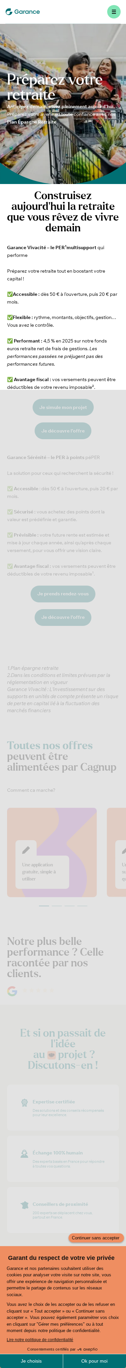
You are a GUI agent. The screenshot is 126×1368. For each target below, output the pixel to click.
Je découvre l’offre (63, 617)
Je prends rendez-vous (63, 594)
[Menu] (114, 11)
